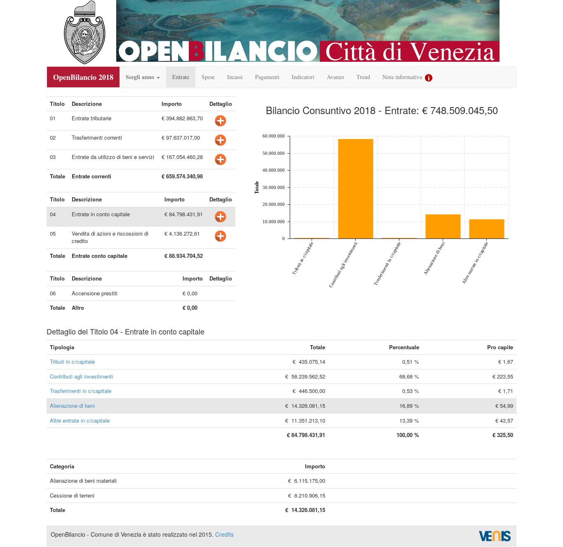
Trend (363, 77)
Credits (224, 534)
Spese (208, 77)
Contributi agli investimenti (81, 376)
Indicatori (303, 77)
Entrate (180, 77)
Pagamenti (267, 77)
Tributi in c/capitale (72, 361)
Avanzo (335, 77)
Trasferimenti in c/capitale (80, 391)
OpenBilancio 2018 (83, 77)
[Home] (84, 32)
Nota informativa (403, 77)
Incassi (235, 77)
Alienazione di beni (72, 405)
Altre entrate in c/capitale (80, 420)
